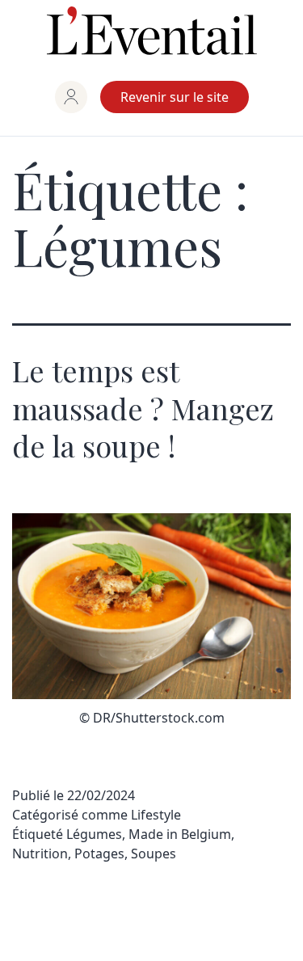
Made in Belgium (179, 834)
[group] (71, 97)
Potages (99, 853)
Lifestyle (156, 815)
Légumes (94, 834)
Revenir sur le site (174, 97)
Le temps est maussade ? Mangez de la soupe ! (143, 408)
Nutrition (40, 853)
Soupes (153, 853)
